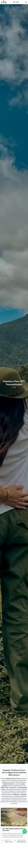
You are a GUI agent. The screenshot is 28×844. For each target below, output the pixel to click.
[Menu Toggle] (26, 2)
